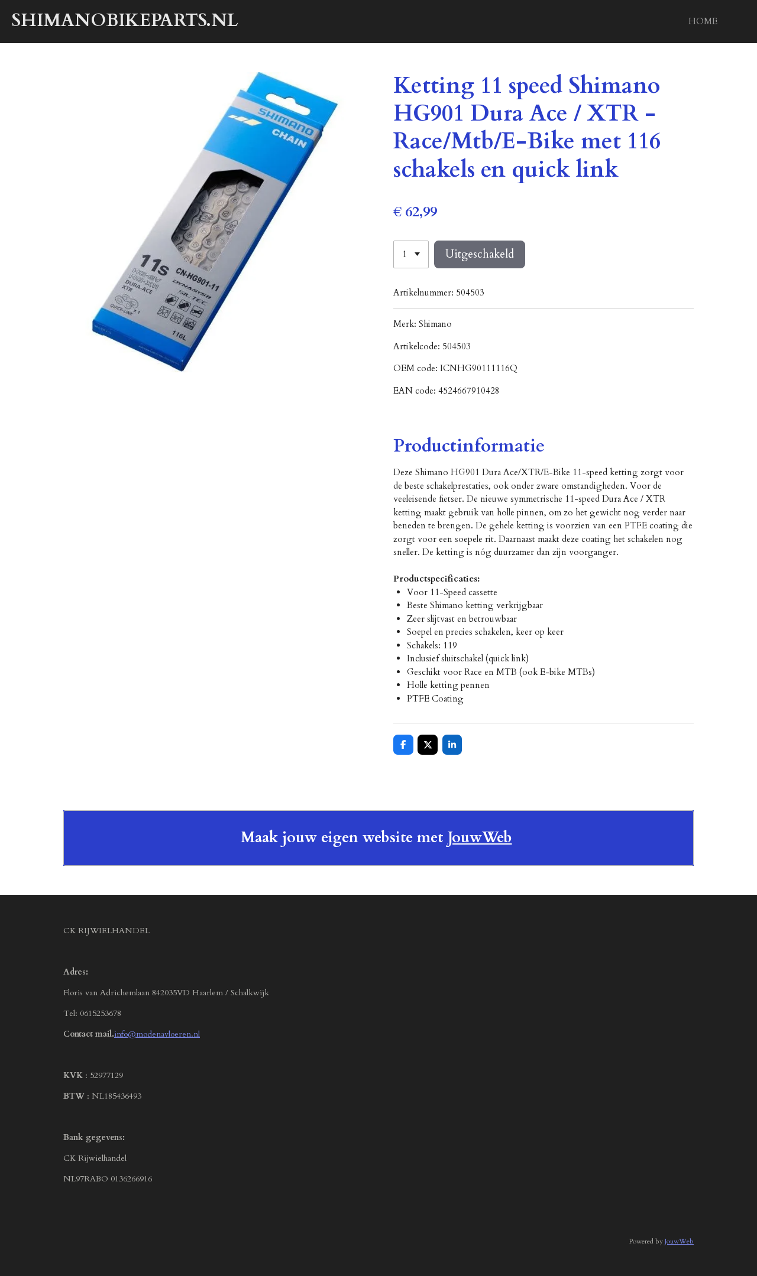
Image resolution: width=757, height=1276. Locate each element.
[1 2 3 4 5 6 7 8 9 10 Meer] (411, 254)
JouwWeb (480, 838)
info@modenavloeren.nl (157, 1034)
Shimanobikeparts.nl (125, 20)
